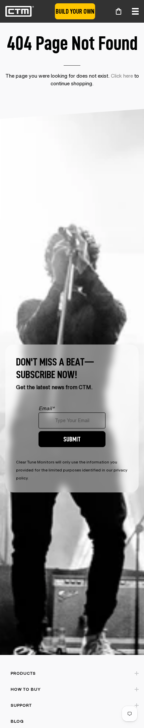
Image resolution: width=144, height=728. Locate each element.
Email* (47, 408)
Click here (122, 75)
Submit (72, 438)
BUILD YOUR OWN (75, 11)
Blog (17, 721)
